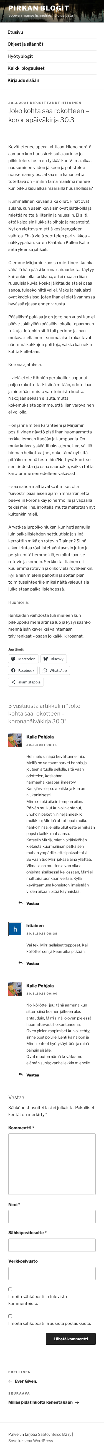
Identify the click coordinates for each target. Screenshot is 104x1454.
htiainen (72, 103)
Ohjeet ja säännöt (25, 44)
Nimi (14, 1204)
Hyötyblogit (20, 56)
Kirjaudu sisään (23, 80)
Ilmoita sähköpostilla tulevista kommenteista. (37, 1300)
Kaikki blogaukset (26, 68)
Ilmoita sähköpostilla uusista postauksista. (49, 1323)
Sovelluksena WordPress (30, 1440)
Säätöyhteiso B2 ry (54, 1434)
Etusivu (15, 32)
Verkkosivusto (23, 1261)
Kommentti (21, 1127)
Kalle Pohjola (40, 737)
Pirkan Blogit (39, 8)
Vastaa (32, 903)
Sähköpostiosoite (27, 1232)
